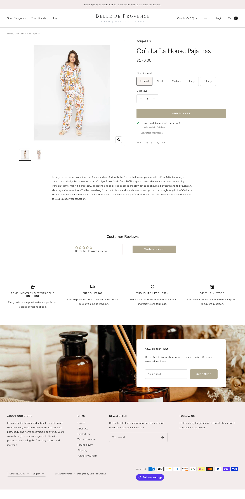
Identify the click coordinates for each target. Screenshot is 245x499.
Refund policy (85, 444)
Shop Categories (16, 18)
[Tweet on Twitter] (157, 143)
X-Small (144, 81)
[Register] (162, 437)
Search (206, 18)
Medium (176, 81)
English (36, 473)
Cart (232, 18)
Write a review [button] (154, 249)
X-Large (208, 81)
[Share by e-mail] (163, 143)
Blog (54, 18)
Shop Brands (38, 18)
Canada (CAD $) (185, 18)
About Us (82, 428)
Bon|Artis (143, 41)
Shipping (82, 450)
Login (219, 18)
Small (160, 81)
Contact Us (83, 434)
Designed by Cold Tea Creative (91, 473)
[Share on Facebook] (147, 143)
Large (192, 81)
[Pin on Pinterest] (152, 143)
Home (10, 33)
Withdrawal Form (87, 455)
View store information (152, 132)
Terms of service (86, 439)
